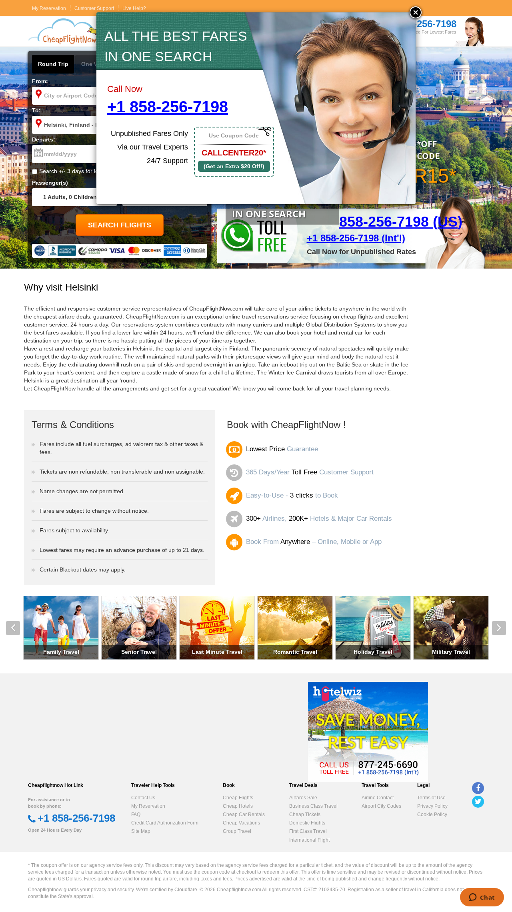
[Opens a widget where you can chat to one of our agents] (482, 898)
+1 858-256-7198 (167, 106)
